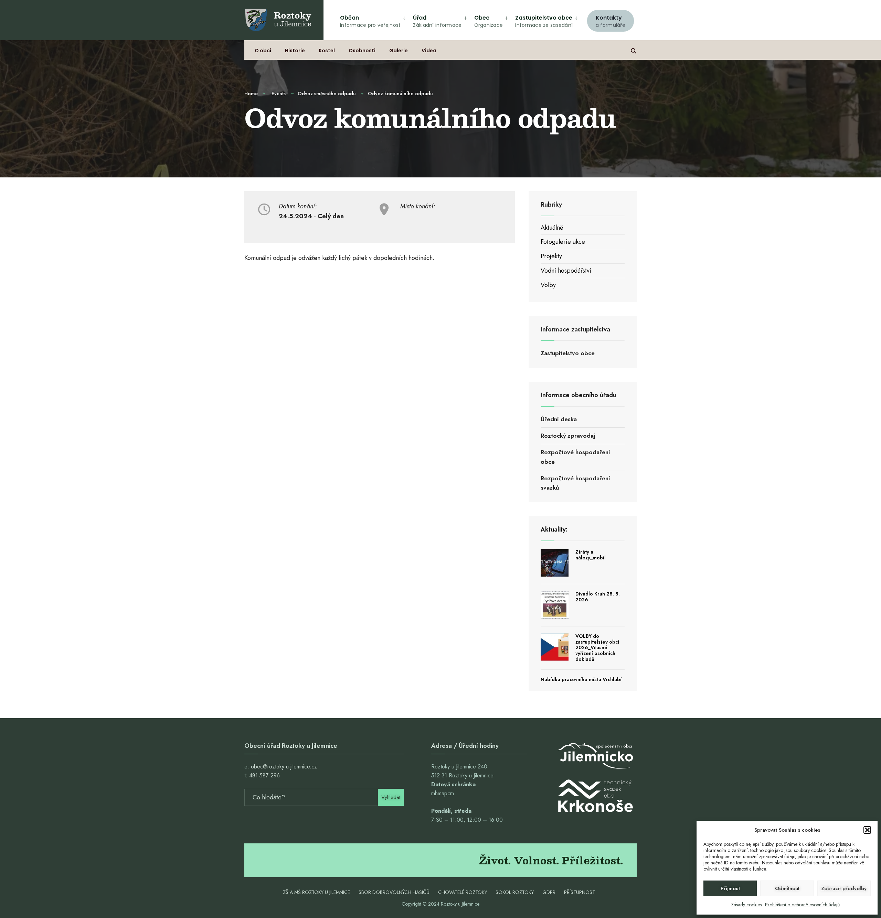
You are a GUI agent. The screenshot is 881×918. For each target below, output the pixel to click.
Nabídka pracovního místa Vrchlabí (581, 679)
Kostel (327, 50)
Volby (548, 285)
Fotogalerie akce (563, 241)
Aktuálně (552, 227)
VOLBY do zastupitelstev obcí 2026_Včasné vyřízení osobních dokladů (597, 648)
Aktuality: (554, 529)
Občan (370, 21)
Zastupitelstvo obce (544, 21)
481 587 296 (264, 775)
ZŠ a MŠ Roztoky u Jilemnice (316, 892)
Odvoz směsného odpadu (327, 93)
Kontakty (610, 21)
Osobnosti (362, 50)
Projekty (551, 256)
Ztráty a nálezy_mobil (590, 554)
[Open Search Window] (633, 50)
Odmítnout (787, 888)
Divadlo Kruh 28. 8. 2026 (597, 596)
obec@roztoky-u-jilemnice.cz (284, 767)
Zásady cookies (746, 904)
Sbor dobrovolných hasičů (394, 892)
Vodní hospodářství (566, 270)
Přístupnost (579, 892)
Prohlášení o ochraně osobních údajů (802, 904)
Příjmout (730, 888)
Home (251, 93)
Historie (295, 50)
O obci (263, 50)
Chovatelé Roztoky (462, 892)
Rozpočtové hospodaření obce (575, 457)
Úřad (437, 21)
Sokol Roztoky (515, 892)
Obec (488, 21)
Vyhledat (390, 797)
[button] (867, 830)
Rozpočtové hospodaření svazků (575, 483)
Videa (429, 50)
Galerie (398, 50)
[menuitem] (610, 20)
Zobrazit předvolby (844, 888)
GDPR (548, 892)
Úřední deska (559, 419)
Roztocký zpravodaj (568, 435)
